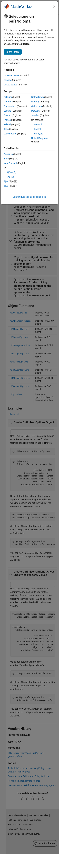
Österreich (36, 106)
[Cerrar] (54, 6)
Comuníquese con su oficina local (29, 197)
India (6, 158)
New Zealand (10, 163)
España (7, 110)
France (7, 120)
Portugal (35, 110)
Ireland (7, 124)
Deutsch (38, 124)
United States (10, 84)
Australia (8, 154)
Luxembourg (10, 133)
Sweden (35, 115)
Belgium (8, 97)
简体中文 (11, 172)
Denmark (8, 101)
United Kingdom (39, 138)
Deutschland (10, 106)
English (37, 129)
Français (38, 133)
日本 (6, 181)
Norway (35, 101)
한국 (6, 186)
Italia (6, 129)
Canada (8, 80)
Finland (7, 115)
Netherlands (37, 97)
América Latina (11, 75)
